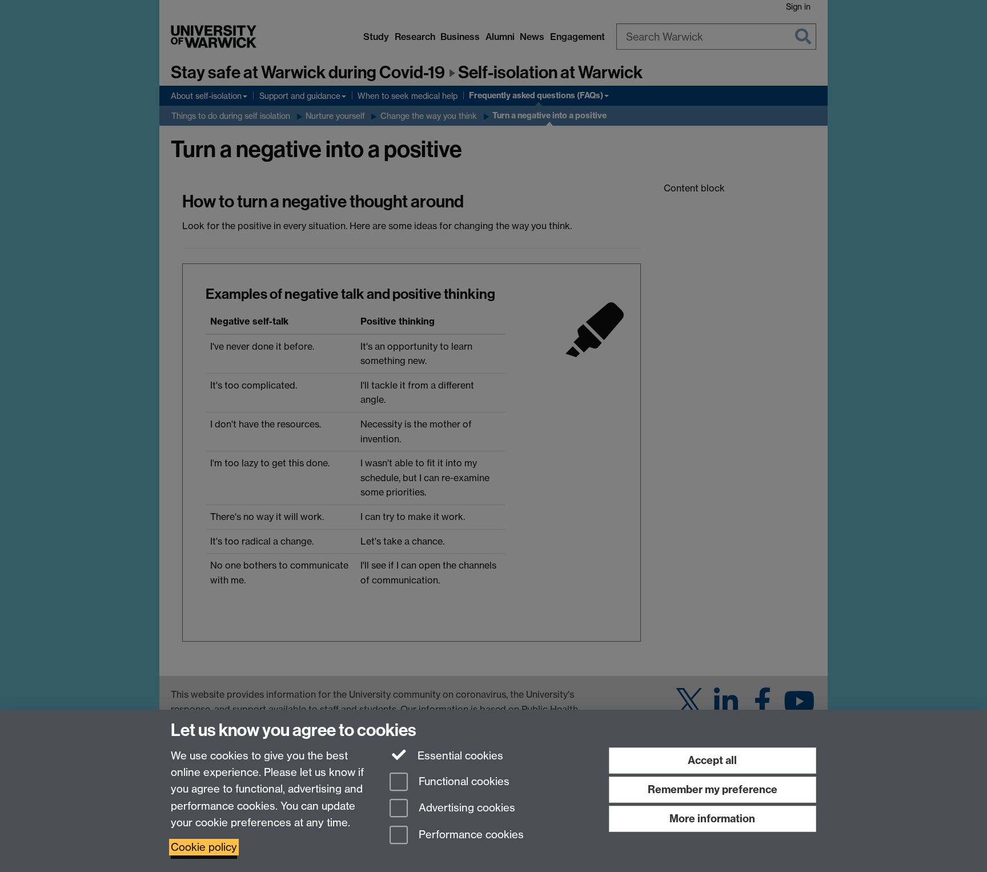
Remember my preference (712, 789)
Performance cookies (470, 835)
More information (712, 818)
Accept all (712, 760)
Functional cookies (462, 781)
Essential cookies (459, 755)
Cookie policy (204, 847)
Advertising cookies (465, 808)
